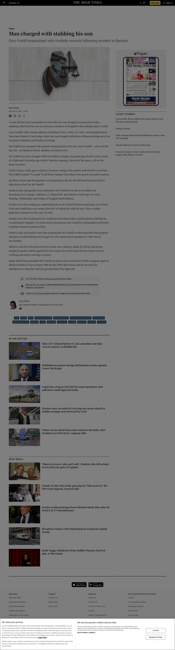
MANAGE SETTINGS (155, 637)
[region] (87, 634)
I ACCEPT (155, 630)
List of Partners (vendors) (86, 632)
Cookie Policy (42, 637)
